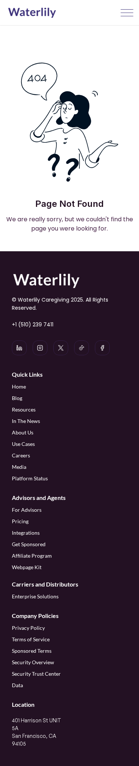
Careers (21, 455)
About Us (22, 432)
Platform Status (30, 478)
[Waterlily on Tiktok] (81, 347)
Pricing (20, 521)
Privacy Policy (28, 628)
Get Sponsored (29, 544)
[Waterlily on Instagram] (40, 347)
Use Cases (23, 444)
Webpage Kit (27, 567)
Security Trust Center (36, 674)
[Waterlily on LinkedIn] (19, 347)
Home (19, 386)
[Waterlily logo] (32, 13)
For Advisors (27, 510)
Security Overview (33, 662)
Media (19, 467)
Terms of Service (31, 639)
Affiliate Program (32, 555)
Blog (17, 398)
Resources (24, 409)
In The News (26, 421)
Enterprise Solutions (35, 596)
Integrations (26, 533)
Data (17, 685)
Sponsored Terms (32, 651)
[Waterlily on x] (60, 347)
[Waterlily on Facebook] (102, 347)
